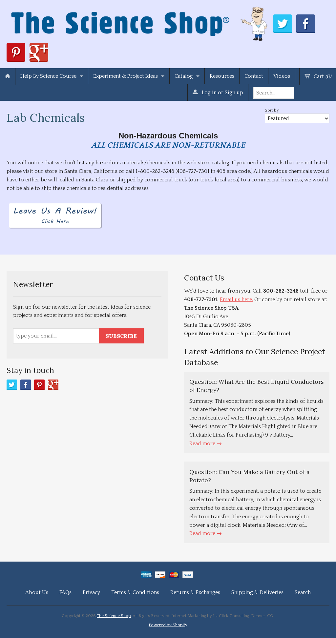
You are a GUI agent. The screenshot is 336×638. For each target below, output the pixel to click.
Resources (222, 76)
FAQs (65, 592)
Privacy (91, 592)
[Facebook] (25, 385)
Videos (281, 76)
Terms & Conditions (135, 592)
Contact (253, 76)
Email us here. (236, 299)
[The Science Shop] (140, 22)
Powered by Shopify (168, 625)
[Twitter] (12, 385)
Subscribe (121, 336)
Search (303, 592)
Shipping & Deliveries (257, 592)
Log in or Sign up (221, 92)
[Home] (7, 76)
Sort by (272, 110)
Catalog (184, 76)
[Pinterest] (39, 385)
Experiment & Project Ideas (125, 76)
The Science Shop (114, 615)
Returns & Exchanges (195, 592)
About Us (36, 592)
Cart (321, 76)
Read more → (205, 443)
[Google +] (53, 385)
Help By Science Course (48, 76)
